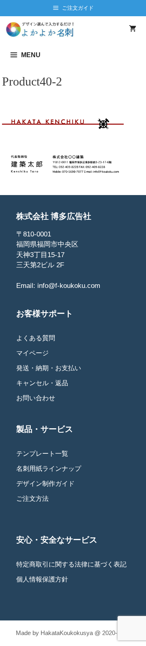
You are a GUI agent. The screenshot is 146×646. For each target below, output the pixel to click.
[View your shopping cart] (132, 29)
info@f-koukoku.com (68, 286)
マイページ (32, 353)
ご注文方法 (32, 498)
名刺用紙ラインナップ (48, 468)
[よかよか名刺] (43, 29)
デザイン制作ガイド (45, 483)
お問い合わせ (35, 398)
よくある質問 (35, 338)
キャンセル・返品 (42, 383)
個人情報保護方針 (42, 579)
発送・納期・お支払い (48, 368)
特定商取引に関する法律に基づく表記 (71, 564)
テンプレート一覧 (42, 453)
